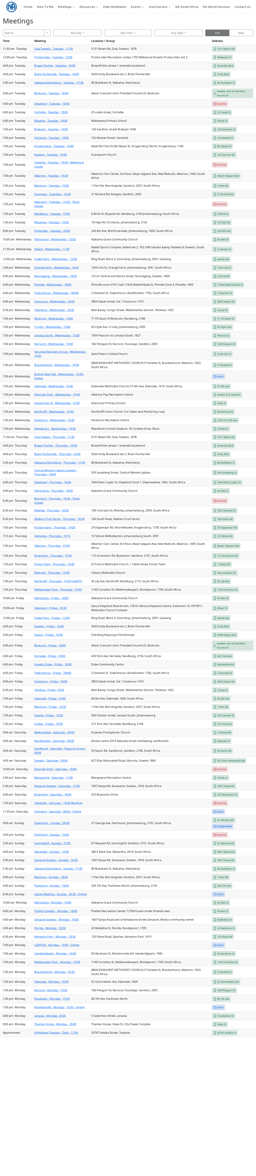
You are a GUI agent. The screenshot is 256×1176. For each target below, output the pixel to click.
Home (28, 7)
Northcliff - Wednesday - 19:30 (54, 412)
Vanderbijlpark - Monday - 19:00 (55, 953)
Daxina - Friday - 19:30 (48, 715)
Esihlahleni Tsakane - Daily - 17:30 (56, 1033)
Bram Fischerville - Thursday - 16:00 (57, 454)
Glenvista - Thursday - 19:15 (52, 536)
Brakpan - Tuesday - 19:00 (51, 129)
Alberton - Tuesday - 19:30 (51, 176)
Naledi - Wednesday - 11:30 (51, 249)
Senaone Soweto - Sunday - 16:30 (56, 860)
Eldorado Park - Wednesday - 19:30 (57, 394)
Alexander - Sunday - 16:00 (51, 852)
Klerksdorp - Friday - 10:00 (51, 598)
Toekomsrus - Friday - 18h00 (52, 673)
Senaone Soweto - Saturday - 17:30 (57, 786)
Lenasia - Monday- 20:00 (50, 1016)
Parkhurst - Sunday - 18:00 (51, 886)
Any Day (76, 33)
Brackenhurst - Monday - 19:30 (54, 972)
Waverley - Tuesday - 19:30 (51, 222)
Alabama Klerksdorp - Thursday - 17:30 (59, 462)
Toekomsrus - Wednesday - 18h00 (56, 293)
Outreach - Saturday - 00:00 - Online (57, 811)
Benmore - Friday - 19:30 (50, 707)
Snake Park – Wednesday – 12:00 (55, 259)
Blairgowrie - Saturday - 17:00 (53, 778)
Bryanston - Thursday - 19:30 (53, 556)
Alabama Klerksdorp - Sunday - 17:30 (58, 869)
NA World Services (216, 7)
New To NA (45, 7)
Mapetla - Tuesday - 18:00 (50, 121)
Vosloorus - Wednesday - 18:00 (54, 301)
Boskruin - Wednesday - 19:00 (53, 318)
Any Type (177, 33)
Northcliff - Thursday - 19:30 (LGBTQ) (58, 581)
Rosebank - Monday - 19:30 (52, 999)
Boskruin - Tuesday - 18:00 (51, 93)
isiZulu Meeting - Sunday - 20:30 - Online (60, 894)
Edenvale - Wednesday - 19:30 (53, 386)
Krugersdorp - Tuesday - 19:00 (54, 146)
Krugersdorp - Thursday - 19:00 (54, 527)
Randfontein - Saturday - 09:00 (54, 741)
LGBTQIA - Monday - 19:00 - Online (56, 945)
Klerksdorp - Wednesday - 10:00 (55, 239)
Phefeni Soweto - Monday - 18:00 (55, 911)
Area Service (158, 7)
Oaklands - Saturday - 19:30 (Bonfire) (58, 803)
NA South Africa (186, 7)
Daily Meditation (114, 7)
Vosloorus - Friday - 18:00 (50, 681)
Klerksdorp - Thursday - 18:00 (53, 491)
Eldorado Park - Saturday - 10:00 (55, 769)
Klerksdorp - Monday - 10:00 (52, 902)
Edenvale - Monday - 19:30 (51, 982)
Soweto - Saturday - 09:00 (51, 760)
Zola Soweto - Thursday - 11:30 (54, 437)
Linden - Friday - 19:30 (48, 724)
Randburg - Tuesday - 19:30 (52, 214)
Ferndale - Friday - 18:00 (49, 656)
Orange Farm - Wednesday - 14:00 (56, 267)
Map (241, 33)
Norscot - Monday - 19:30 (50, 990)
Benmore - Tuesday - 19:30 (51, 186)
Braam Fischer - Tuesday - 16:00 (54, 65)
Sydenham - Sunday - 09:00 (51, 823)
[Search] (47, 33)
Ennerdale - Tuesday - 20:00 (52, 231)
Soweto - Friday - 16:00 (49, 626)
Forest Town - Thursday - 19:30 (54, 564)
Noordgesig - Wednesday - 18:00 (55, 276)
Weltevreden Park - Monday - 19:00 (57, 962)
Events (136, 7)
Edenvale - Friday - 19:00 (50, 698)
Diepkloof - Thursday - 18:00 (52, 482)
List (217, 33)
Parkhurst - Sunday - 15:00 (51, 835)
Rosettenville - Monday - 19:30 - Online (59, 1007)
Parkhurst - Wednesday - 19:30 (54, 420)
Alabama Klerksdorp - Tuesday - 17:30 (58, 83)
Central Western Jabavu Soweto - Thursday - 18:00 (55, 472)
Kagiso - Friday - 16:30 (48, 635)
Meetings (65, 7)
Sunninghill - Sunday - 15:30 (52, 843)
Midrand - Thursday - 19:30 (51, 573)
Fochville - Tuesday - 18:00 (51, 112)
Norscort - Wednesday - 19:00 (53, 344)
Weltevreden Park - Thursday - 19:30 (58, 589)
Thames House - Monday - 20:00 (55, 1024)
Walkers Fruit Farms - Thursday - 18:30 (59, 519)
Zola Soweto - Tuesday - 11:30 (53, 49)
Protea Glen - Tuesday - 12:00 (53, 57)
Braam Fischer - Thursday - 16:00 (55, 445)
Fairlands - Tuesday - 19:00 (51, 138)
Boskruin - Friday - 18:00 (50, 645)
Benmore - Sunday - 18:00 (51, 877)
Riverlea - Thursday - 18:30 (51, 510)
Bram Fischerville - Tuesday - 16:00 (56, 74)
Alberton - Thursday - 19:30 (52, 546)
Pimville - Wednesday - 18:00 (52, 285)
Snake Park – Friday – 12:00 (52, 618)
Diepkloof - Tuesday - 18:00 (51, 104)
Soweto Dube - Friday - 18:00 (53, 664)
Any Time (127, 33)
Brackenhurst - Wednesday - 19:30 (56, 365)
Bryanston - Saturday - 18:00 (52, 794)
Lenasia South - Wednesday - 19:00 (57, 335)
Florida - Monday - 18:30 (50, 928)
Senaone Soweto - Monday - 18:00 (56, 919)
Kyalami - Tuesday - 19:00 (50, 155)
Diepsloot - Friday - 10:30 (50, 608)
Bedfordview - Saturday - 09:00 (54, 732)
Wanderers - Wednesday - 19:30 (55, 429)
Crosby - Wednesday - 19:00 (52, 327)
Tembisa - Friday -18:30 (49, 690)
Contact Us (242, 7)
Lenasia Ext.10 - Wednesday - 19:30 (57, 403)
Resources (87, 7)
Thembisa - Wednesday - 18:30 (54, 310)
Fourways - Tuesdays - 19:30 (52, 194)
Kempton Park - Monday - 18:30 (55, 937)
